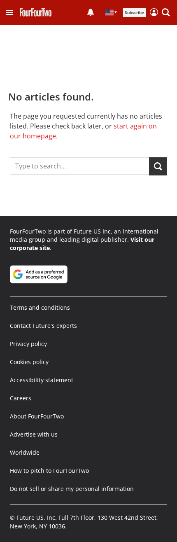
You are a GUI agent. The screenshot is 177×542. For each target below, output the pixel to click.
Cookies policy (29, 362)
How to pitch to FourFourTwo (49, 470)
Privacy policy (28, 344)
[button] (9, 12)
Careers (20, 398)
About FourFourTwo (37, 416)
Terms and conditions (40, 307)
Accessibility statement (41, 380)
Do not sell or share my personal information (72, 489)
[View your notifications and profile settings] (90, 12)
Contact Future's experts (43, 325)
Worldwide (25, 452)
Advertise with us (34, 434)
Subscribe (134, 12)
